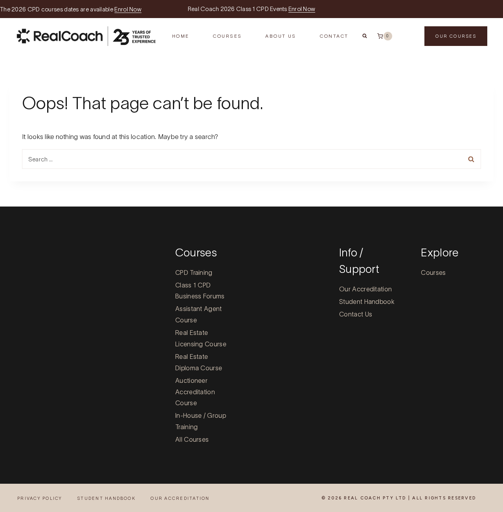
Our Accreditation (365, 289)
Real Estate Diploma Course (198, 362)
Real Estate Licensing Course (200, 338)
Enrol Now (127, 9)
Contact (334, 35)
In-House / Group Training (200, 421)
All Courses (192, 439)
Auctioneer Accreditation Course (195, 392)
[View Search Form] (364, 36)
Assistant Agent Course (198, 314)
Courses (433, 272)
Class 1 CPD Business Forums (200, 291)
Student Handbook (367, 301)
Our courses (455, 36)
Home (180, 35)
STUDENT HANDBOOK (106, 498)
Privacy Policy (39, 498)
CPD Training (194, 272)
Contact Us (355, 314)
